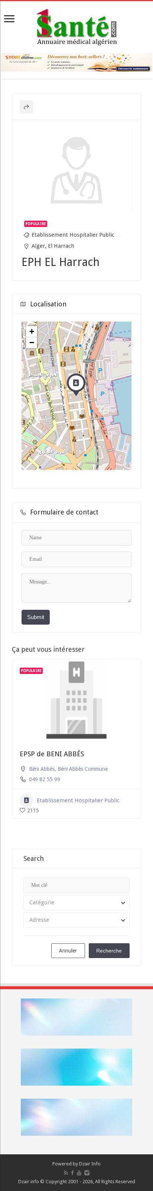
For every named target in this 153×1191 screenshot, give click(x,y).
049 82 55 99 (44, 779)
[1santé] (76, 25)
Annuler (68, 951)
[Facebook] (72, 1172)
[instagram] (87, 1172)
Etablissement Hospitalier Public (73, 234)
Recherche (109, 951)
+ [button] (31, 331)
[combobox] (76, 903)
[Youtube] (79, 1172)
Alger (38, 246)
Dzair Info (90, 1164)
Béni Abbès (42, 769)
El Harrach (61, 246)
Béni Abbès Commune (83, 769)
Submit (35, 617)
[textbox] (76, 902)
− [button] (31, 342)
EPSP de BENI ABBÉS (52, 754)
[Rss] (66, 1172)
